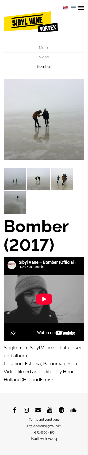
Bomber (44, 66)
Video (44, 57)
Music (44, 47)
